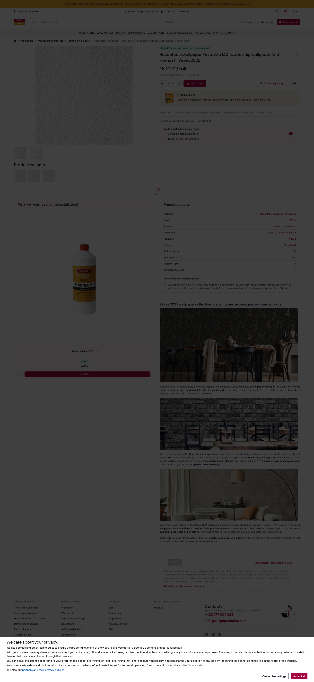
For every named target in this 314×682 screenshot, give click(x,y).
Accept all (299, 676)
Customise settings (274, 676)
